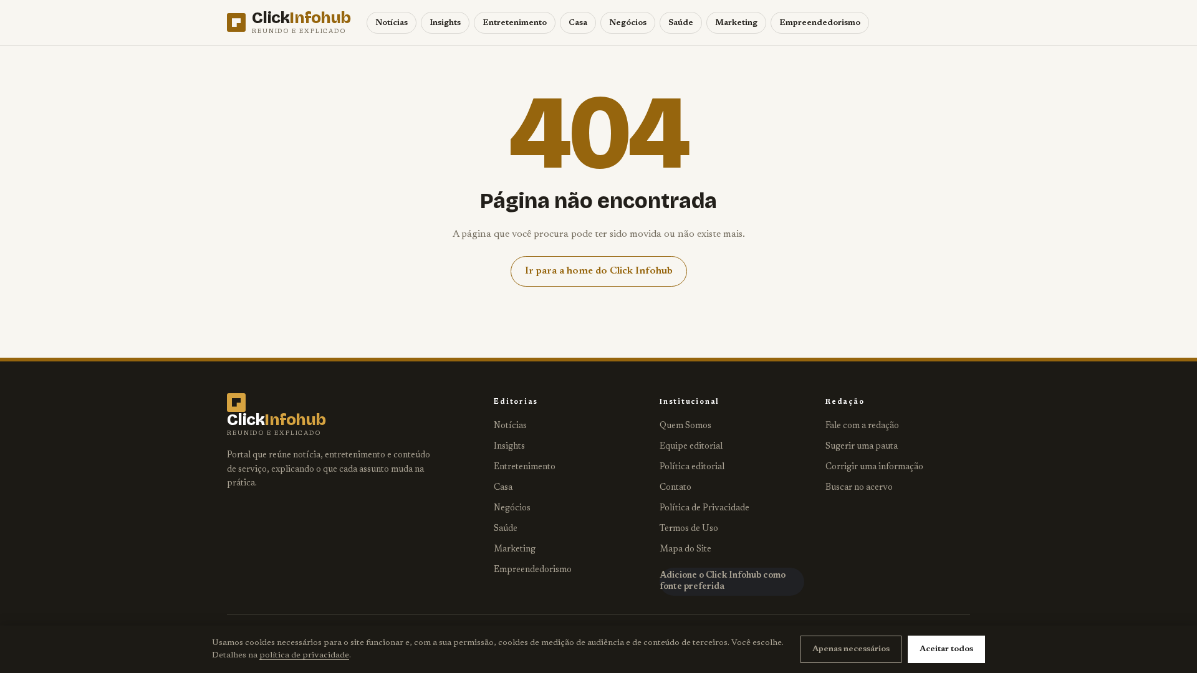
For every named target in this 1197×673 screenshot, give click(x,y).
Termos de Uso (689, 529)
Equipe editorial (691, 446)
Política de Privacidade (704, 508)
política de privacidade (304, 655)
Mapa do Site (685, 549)
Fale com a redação (862, 426)
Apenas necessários (851, 649)
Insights (445, 23)
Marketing (736, 23)
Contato (675, 488)
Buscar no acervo (859, 488)
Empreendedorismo (819, 23)
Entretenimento (515, 23)
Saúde (680, 23)
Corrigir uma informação (874, 467)
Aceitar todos (946, 649)
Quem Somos (685, 426)
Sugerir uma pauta (861, 446)
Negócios (628, 23)
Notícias (391, 23)
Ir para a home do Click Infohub (599, 271)
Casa (578, 23)
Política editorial (692, 467)
